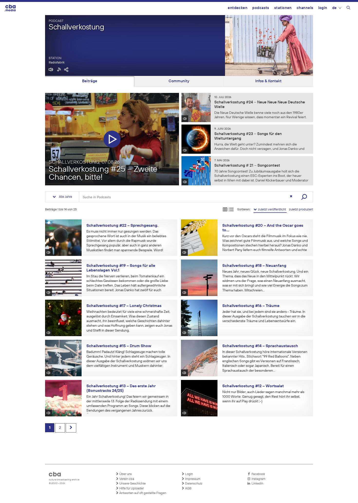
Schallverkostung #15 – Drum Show (118, 346)
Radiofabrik (57, 62)
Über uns (125, 474)
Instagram (257, 479)
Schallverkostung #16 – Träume (250, 306)
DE (334, 8)
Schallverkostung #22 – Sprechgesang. (122, 226)
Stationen (283, 8)
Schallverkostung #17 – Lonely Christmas (123, 306)
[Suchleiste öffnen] (348, 8)
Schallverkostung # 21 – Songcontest (247, 166)
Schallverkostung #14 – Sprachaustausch (260, 346)
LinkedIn (256, 483)
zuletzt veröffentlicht (272, 209)
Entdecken (237, 8)
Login (322, 8)
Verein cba (126, 479)
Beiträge (89, 81)
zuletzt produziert (301, 209)
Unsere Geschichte (132, 483)
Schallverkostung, (84, 162)
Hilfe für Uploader (131, 488)
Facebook (257, 474)
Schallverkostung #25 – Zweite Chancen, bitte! (103, 174)
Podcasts (260, 8)
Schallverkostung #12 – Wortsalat (253, 386)
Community (179, 81)
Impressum (192, 479)
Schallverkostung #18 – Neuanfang (254, 266)
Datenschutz (193, 483)
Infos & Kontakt (268, 81)
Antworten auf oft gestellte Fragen (142, 493)
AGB (187, 488)
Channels (305, 8)
